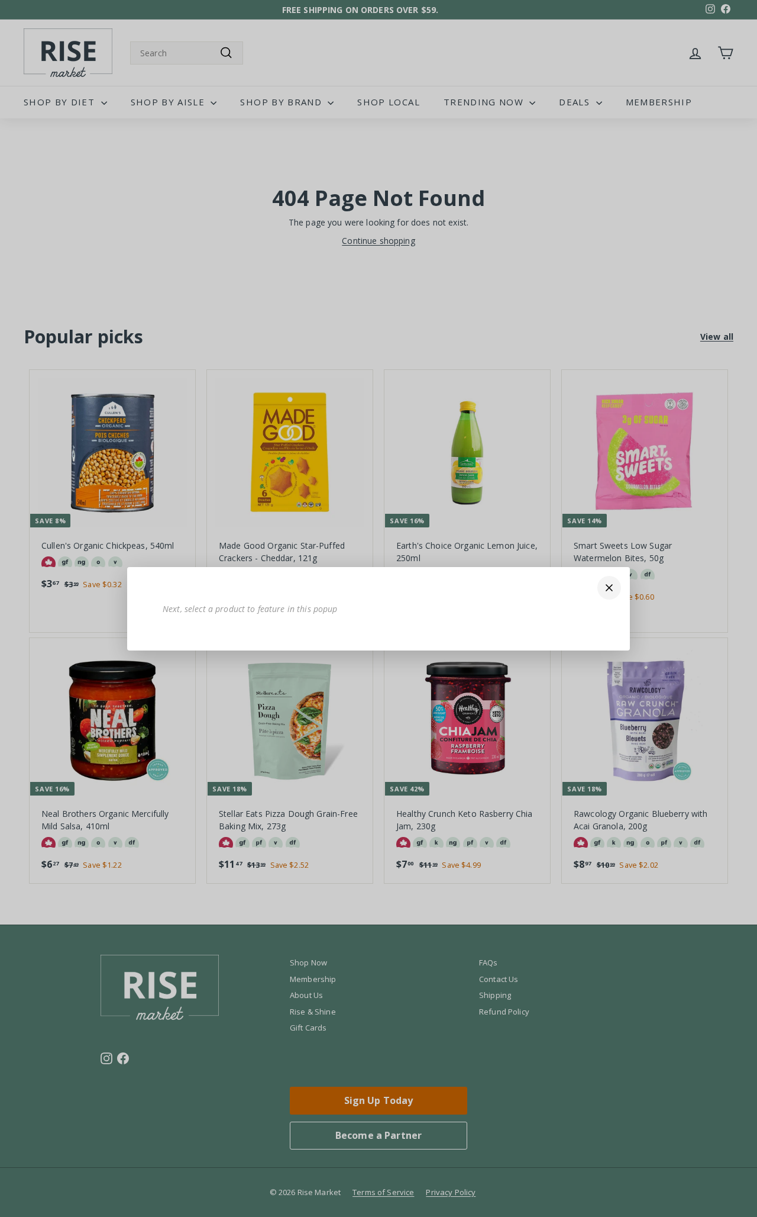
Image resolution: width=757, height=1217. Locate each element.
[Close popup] (609, 588)
